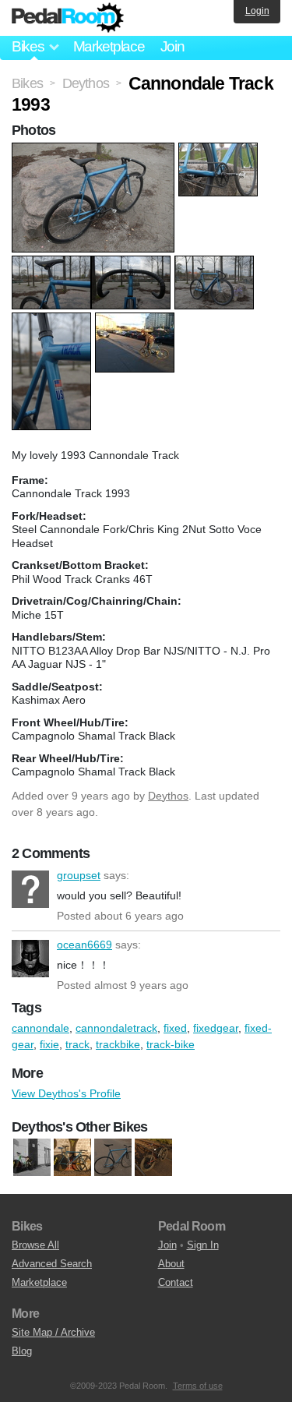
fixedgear (215, 1028)
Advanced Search (52, 1264)
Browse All (35, 1245)
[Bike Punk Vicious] (32, 1158)
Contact (175, 1282)
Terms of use (198, 1385)
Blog (22, 1351)
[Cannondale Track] (72, 1158)
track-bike (170, 1044)
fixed (175, 1028)
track (77, 1044)
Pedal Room (68, 18)
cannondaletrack (116, 1028)
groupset (30, 889)
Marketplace (109, 46)
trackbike (118, 1044)
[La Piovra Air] (153, 1158)
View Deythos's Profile (66, 1093)
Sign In (203, 1245)
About (171, 1264)
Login (257, 10)
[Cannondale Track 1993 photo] (95, 150)
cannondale (40, 1028)
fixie (49, 1044)
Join (172, 46)
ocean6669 (30, 958)
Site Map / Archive (53, 1332)
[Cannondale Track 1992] (113, 1158)
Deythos (168, 795)
